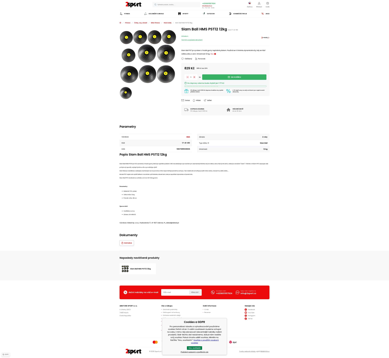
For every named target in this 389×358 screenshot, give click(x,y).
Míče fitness (155, 23)
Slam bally (167, 23)
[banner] (133, 5)
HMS (188, 137)
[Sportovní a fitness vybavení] (120, 23)
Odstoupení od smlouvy (171, 312)
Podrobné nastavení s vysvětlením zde (194, 352)
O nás (206, 309)
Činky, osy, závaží (140, 23)
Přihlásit (195, 292)
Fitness (127, 23)
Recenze (207, 312)
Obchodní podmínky (170, 309)
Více (212, 54)
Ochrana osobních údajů (171, 315)
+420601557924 (208, 3)
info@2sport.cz (207, 6)
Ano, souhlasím (195, 348)
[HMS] (265, 38)
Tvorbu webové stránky (247, 351)
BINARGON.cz (265, 351)
